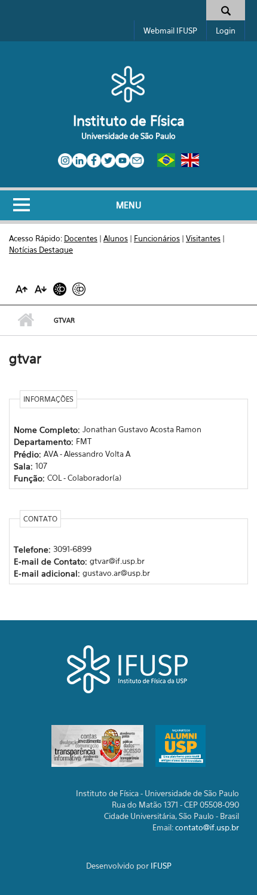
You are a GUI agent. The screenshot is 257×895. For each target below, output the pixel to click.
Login (225, 30)
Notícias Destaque (41, 249)
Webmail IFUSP (170, 30)
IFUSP (161, 865)
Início (25, 320)
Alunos (115, 238)
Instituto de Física (129, 121)
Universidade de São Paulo (128, 136)
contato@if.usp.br (207, 827)
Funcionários (157, 238)
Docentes (80, 238)
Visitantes (203, 238)
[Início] (128, 83)
